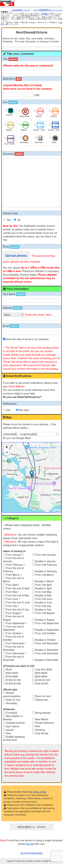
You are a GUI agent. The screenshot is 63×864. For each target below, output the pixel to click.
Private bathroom (44, 722)
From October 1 (15, 633)
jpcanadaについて (21, 9)
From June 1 (13, 599)
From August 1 (14, 613)
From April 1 (13, 584)
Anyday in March (44, 581)
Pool (37, 726)
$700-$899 (12, 676)
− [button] (7, 452)
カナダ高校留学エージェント (48, 9)
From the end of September (13, 628)
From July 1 (12, 606)
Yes (9, 220)
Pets (8, 733)
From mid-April (43, 584)
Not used (24, 410)
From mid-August (44, 613)
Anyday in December (46, 660)
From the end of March (13, 579)
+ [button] (7, 447)
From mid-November (46, 643)
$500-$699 (41, 673)
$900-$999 (41, 676)
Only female (41, 733)
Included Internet (15, 722)
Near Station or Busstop (13, 717)
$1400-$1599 (13, 683)
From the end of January (13, 559)
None (9, 669)
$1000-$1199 (13, 680)
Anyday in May (43, 595)
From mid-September (47, 623)
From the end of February (13, 569)
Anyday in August (44, 619)
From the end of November (13, 648)
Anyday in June (43, 602)
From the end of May (17, 595)
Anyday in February (46, 571)
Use (8, 410)
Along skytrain (43, 712)
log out (30, 843)
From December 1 (16, 653)
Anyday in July (43, 609)
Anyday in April (43, 588)
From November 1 (16, 643)
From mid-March (44, 574)
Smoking (40, 729)
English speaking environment (14, 738)
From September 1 (16, 623)
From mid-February (46, 564)
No (19, 220)
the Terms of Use (37, 791)
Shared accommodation (12, 694)
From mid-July (43, 606)
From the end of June (18, 602)
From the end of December (13, 658)
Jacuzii (9, 729)
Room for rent (43, 696)
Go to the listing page (31, 852)
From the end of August (13, 617)
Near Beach (41, 719)
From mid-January (45, 554)
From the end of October (13, 638)
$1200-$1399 (42, 680)
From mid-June (43, 599)
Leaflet (57, 510)
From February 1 (15, 564)
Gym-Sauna (12, 726)
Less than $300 (43, 669)
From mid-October (45, 633)
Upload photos (16, 255)
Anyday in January (45, 561)
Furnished (11, 712)
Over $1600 (41, 683)
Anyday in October (45, 639)
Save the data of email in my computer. (27, 339)
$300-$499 (12, 673)
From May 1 (12, 592)
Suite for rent (13, 699)
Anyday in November (46, 649)
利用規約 (44, 13)
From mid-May (43, 592)
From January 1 (15, 554)
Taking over (41, 699)
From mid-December (46, 653)
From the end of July (17, 609)
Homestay (11, 703)
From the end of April (17, 588)
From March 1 (14, 574)
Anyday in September (47, 629)
